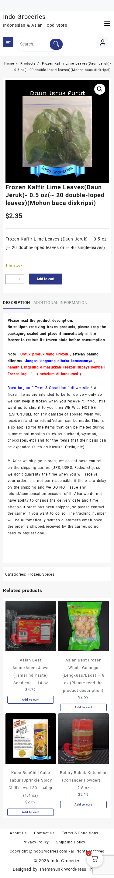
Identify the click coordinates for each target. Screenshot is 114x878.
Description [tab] (16, 302)
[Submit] (56, 44)
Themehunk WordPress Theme (70, 869)
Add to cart (45, 279)
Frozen (34, 574)
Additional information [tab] (60, 302)
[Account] (102, 42)
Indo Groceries (24, 16)
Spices (48, 574)
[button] (99, 89)
